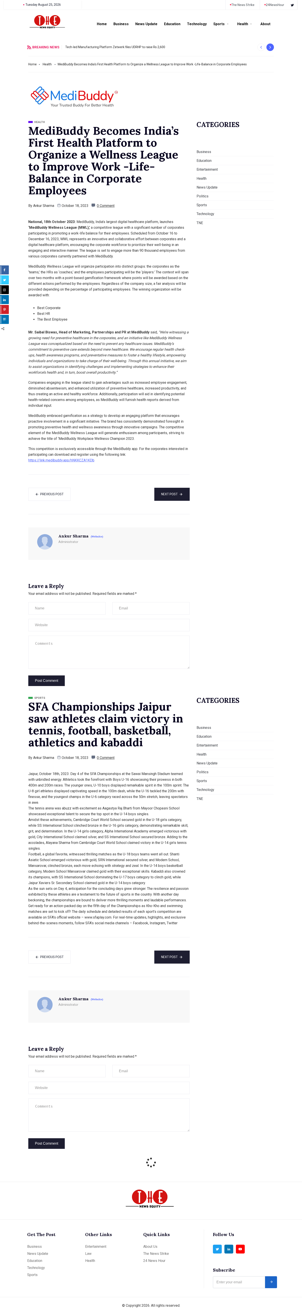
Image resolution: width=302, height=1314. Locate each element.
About (265, 24)
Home (102, 24)
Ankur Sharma (43, 206)
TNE (200, 223)
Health (242, 24)
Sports (219, 24)
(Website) (97, 536)
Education (172, 24)
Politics (202, 196)
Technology (197, 24)
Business (121, 24)
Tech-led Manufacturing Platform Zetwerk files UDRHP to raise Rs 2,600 (115, 47)
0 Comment (106, 206)
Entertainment (207, 169)
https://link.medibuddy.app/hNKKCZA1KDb (61, 460)
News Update (146, 24)
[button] (261, 47)
